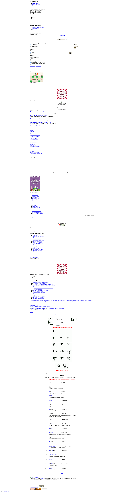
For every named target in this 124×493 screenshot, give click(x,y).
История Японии (36, 207)
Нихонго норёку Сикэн (35, 146)
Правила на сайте (36, 5)
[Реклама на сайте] (62, 98)
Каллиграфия (35, 206)
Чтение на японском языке (39, 297)
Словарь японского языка (38, 293)
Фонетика (35, 235)
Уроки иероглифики (34, 136)
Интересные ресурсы (37, 212)
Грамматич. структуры (38, 243)
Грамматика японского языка (39, 283)
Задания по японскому (38, 247)
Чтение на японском (37, 250)
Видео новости (33, 142)
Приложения (33, 145)
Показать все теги (34, 257)
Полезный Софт (33, 148)
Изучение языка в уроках (38, 200)
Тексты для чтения (34, 139)
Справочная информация (38, 252)
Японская (34, 218)
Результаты (38, 66)
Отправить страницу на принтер (62, 314)
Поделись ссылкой (36, 211)
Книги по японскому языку (36, 153)
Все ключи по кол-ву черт (38, 30)
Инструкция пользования (38, 27)
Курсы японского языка (37, 213)
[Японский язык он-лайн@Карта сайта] (55, 308)
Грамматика (32, 144)
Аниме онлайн (33, 151)
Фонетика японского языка (39, 296)
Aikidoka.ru (42, 478)
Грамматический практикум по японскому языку (44, 285)
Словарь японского (37, 239)
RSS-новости (35, 195)
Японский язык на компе (37, 199)
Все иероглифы (35, 28)
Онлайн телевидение (34, 152)
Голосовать (32, 66)
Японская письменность (38, 236)
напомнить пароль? (36, 4)
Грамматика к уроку (37, 237)
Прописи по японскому (35, 133)
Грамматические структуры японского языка (43, 284)
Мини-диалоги (36, 245)
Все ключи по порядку (37, 29)
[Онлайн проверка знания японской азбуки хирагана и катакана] (36, 81)
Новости (32, 131)
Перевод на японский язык (39, 292)
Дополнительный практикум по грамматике (43, 288)
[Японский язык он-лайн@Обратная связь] (31, 308)
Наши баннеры (35, 196)
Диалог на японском (37, 242)
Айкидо (34, 205)
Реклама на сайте (36, 197)
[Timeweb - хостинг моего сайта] (41, 487)
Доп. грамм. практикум (38, 249)
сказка (85, 301)
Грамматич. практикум (38, 244)
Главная (31, 130)
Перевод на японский (38, 251)
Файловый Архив (36, 198)
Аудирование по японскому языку (40, 282)
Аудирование (33, 140)
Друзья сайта (35, 209)
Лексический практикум (38, 240)
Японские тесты (33, 138)
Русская (34, 217)
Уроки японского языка (35, 135)
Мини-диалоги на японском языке (40, 290)
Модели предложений (38, 241)
